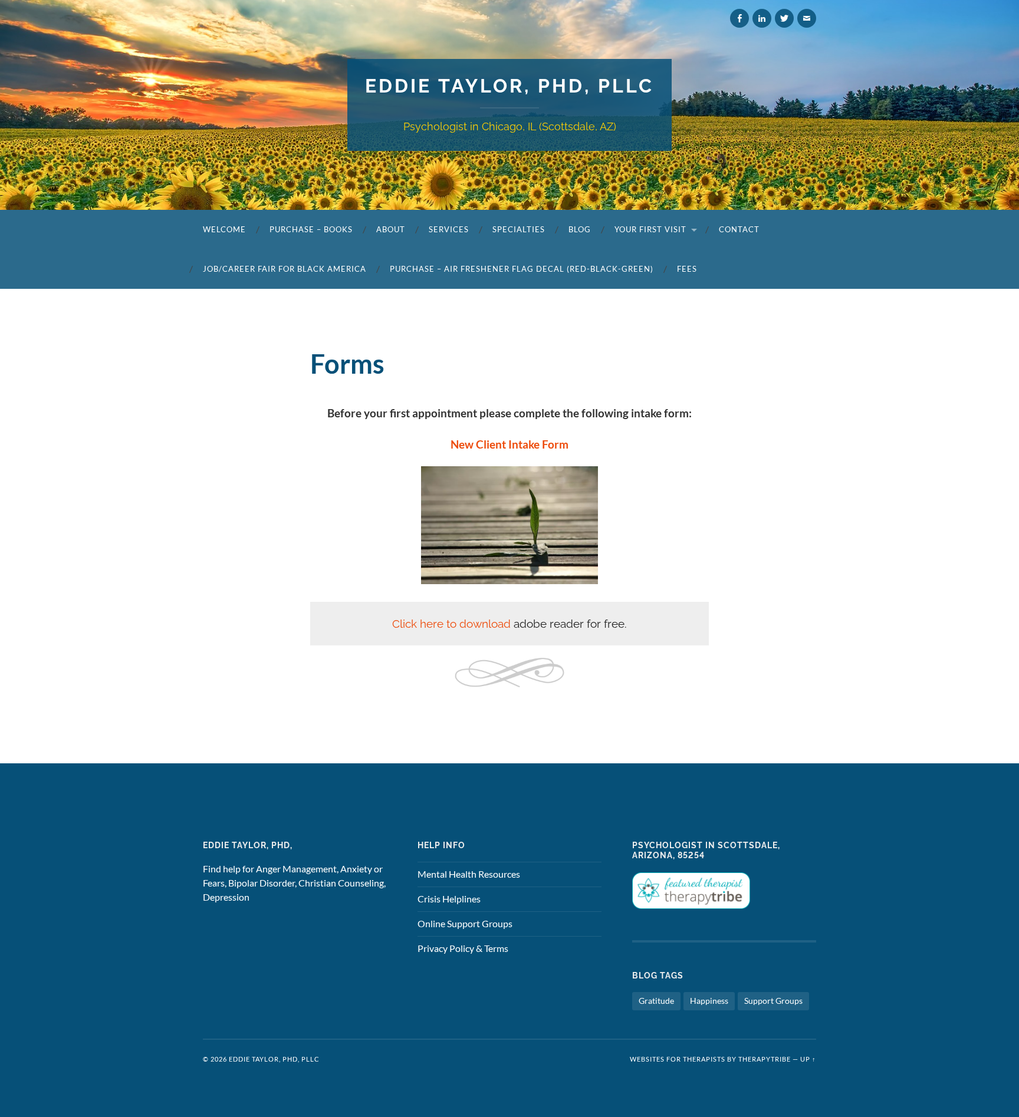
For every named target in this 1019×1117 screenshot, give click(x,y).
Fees (687, 269)
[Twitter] (784, 18)
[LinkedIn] (761, 18)
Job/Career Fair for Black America (284, 269)
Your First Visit (650, 229)
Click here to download (451, 623)
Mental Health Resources (469, 873)
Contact (739, 229)
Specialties (518, 229)
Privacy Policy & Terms (463, 948)
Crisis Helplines (449, 898)
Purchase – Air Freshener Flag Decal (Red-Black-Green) (521, 269)
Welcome (224, 229)
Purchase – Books (311, 229)
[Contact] (806, 18)
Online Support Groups (465, 923)
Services (449, 229)
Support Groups (773, 1001)
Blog (579, 229)
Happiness (709, 1001)
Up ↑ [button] (808, 1059)
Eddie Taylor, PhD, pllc (509, 86)
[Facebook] (739, 18)
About (390, 229)
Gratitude (656, 1001)
